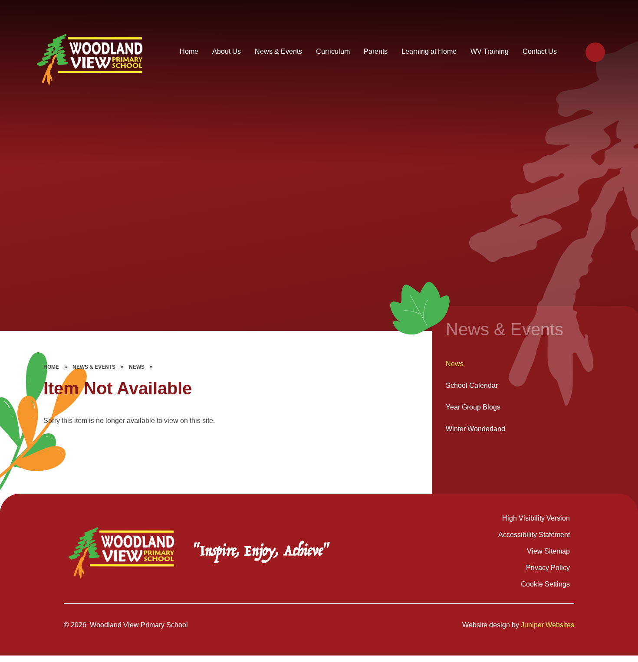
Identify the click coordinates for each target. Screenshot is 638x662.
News (137, 367)
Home (51, 367)
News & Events (93, 367)
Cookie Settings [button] (545, 584)
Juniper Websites (547, 625)
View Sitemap (548, 551)
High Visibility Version (536, 518)
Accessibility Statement (534, 534)
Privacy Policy (548, 567)
